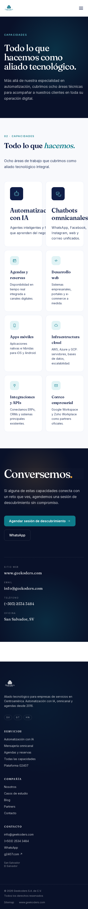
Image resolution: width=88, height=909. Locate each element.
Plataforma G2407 (16, 765)
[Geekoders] (9, 8)
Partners (9, 806)
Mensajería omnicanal (18, 746)
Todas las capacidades (20, 759)
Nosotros (10, 787)
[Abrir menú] (81, 8)
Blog (7, 800)
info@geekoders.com (19, 834)
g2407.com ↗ (13, 854)
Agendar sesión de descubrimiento (37, 521)
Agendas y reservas (17, 752)
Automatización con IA (19, 739)
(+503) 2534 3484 (16, 841)
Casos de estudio (16, 793)
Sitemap (9, 902)
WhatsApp (17, 535)
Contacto (10, 813)
